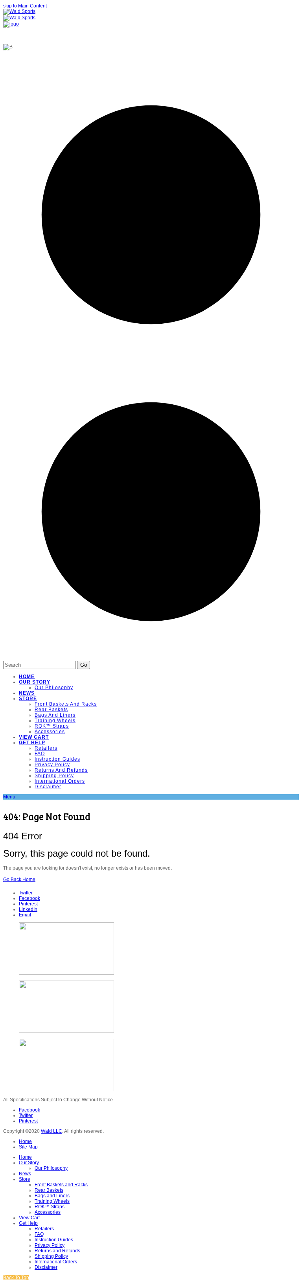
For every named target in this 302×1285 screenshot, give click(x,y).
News (25, 1173)
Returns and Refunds (57, 1251)
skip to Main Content (25, 6)
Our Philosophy (51, 1168)
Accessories (48, 1212)
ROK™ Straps (49, 1206)
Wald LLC (51, 1131)
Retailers (44, 1229)
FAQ (39, 1234)
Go (83, 665)
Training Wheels (52, 1201)
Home (25, 1141)
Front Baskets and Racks (61, 1184)
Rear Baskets (49, 1190)
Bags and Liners (52, 1195)
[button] (9, 797)
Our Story (29, 1162)
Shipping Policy (51, 1256)
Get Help (28, 1223)
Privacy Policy (49, 1245)
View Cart (29, 1217)
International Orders (56, 1262)
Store (24, 1179)
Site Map (28, 1147)
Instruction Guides (54, 1240)
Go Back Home (19, 879)
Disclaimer (46, 1267)
